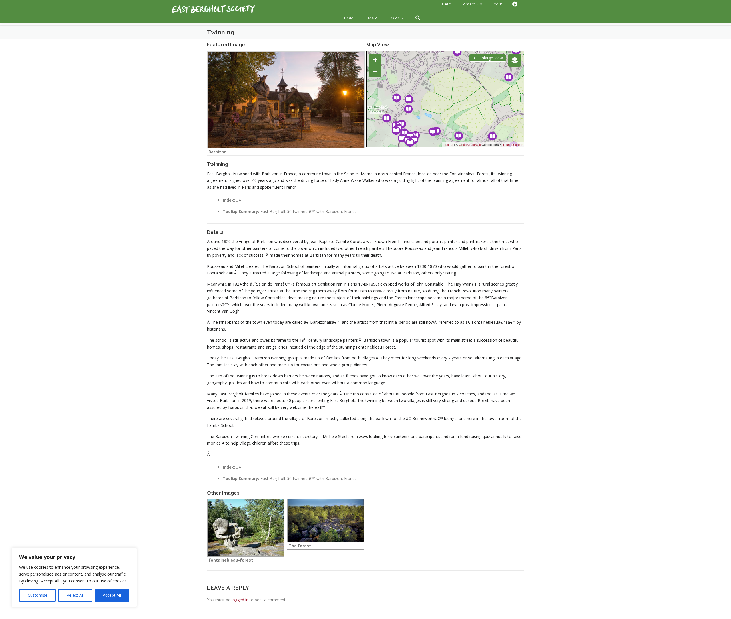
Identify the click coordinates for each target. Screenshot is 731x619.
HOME (350, 18)
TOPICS (396, 18)
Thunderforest (512, 144)
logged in (240, 599)
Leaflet (448, 144)
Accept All (112, 595)
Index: (229, 200)
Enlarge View (491, 58)
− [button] (375, 71)
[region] (74, 578)
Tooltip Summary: (241, 211)
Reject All (75, 595)
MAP (372, 18)
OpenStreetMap (470, 144)
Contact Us (471, 4)
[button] (418, 18)
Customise (37, 595)
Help (446, 4)
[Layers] (514, 60)
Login (497, 4)
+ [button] (375, 59)
